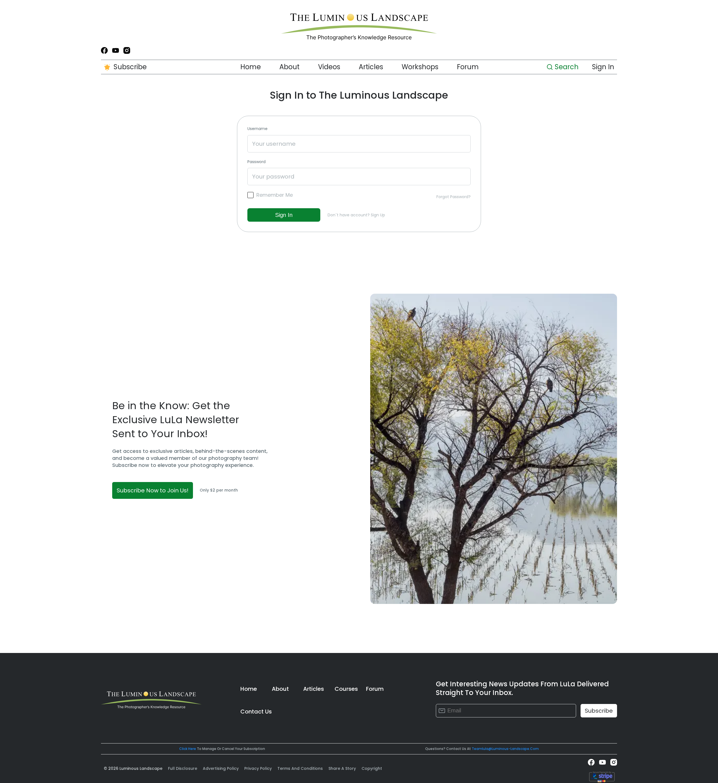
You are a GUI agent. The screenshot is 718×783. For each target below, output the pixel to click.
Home (250, 66)
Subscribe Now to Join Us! (152, 490)
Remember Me (274, 195)
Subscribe (130, 66)
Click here (187, 748)
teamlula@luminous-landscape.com (505, 748)
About (289, 66)
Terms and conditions (300, 768)
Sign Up (378, 215)
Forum (468, 66)
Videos (329, 66)
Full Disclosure (182, 768)
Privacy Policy (258, 768)
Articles (371, 66)
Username (257, 128)
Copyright (372, 768)
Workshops (420, 66)
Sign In (603, 66)
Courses (346, 689)
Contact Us (256, 711)
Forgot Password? (453, 197)
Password (256, 162)
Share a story (342, 768)
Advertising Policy (221, 768)
